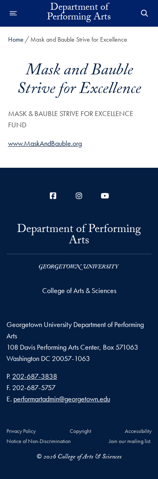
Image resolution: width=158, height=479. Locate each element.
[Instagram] (79, 195)
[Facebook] (53, 195)
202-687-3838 (34, 376)
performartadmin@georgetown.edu (61, 398)
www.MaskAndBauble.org (45, 143)
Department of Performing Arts (79, 13)
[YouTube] (105, 195)
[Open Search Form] (144, 13)
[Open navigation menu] (13, 13)
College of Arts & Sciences (79, 290)
